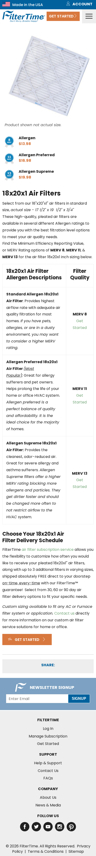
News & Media (48, 805)
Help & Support (48, 763)
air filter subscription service (48, 549)
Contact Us (48, 770)
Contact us (64, 613)
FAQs (48, 778)
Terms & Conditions (46, 851)
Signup (79, 698)
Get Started (61, 16)
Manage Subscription (48, 736)
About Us (48, 797)
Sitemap (76, 851)
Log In (48, 728)
